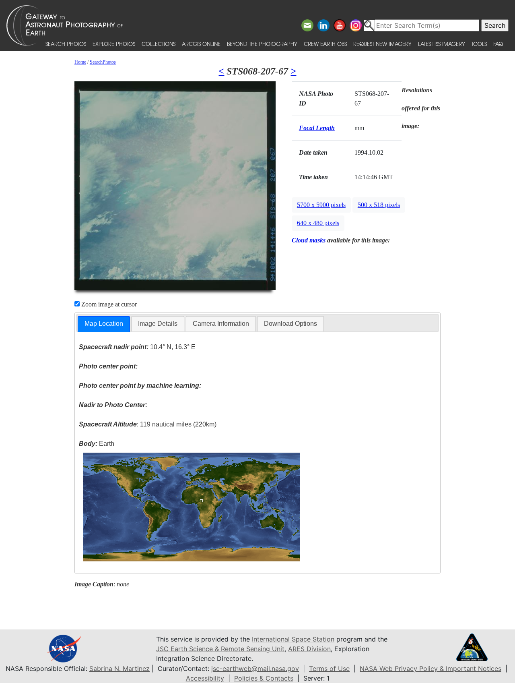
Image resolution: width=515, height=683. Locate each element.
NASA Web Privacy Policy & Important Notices (430, 668)
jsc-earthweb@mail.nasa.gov (255, 668)
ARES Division (309, 649)
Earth (96, 443)
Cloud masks (308, 240)
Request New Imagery (382, 44)
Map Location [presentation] (103, 323)
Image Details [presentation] (157, 323)
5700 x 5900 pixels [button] (321, 204)
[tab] (104, 324)
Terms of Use (329, 668)
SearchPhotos (103, 62)
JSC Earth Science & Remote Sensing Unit (220, 649)
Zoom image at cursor (108, 304)
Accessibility (205, 678)
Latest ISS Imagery (441, 44)
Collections (158, 44)
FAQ (498, 44)
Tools (479, 44)
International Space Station (293, 639)
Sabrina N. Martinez (119, 668)
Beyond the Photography (262, 44)
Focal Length (317, 127)
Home (80, 62)
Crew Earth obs (325, 44)
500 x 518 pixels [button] (379, 204)
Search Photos (65, 44)
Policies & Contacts (263, 678)
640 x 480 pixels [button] (318, 222)
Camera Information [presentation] (221, 323)
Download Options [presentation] (290, 323)
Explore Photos (114, 44)
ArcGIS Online (201, 44)
